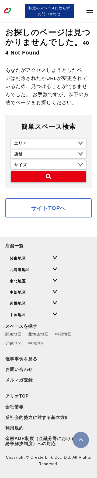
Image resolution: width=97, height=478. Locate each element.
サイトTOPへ (48, 208)
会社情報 (14, 406)
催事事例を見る (21, 359)
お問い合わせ (19, 369)
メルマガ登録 (19, 380)
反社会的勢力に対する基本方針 (37, 417)
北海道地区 (38, 334)
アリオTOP (17, 396)
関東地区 (13, 334)
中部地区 (63, 334)
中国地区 (36, 343)
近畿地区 (13, 343)
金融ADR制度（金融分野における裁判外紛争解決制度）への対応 (47, 441)
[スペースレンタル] (8, 11)
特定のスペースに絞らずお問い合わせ (49, 11)
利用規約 (14, 428)
